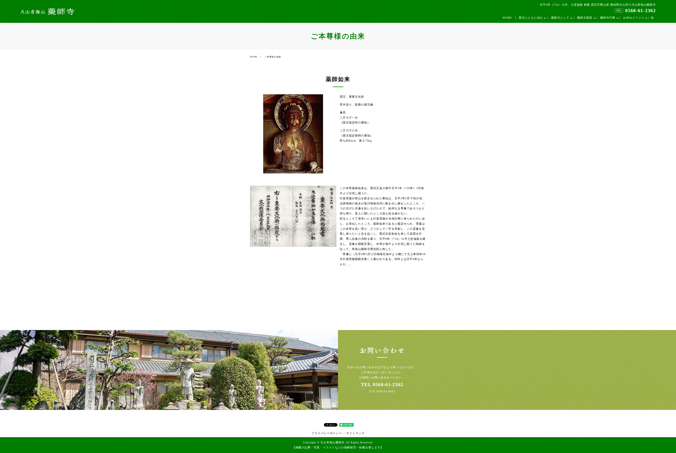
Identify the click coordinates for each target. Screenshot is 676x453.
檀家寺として (560, 17)
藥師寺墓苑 (584, 17)
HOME (507, 17)
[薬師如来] (293, 215)
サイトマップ (355, 433)
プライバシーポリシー (326, 433)
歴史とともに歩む (531, 17)
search (652, 18)
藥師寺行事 (607, 17)
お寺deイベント (633, 17)
